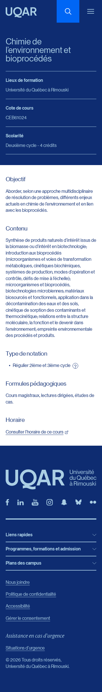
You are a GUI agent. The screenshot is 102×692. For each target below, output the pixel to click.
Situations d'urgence (25, 648)
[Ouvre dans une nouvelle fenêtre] (7, 502)
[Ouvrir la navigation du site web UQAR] (90, 11)
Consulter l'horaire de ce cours (34, 432)
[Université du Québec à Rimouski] (21, 12)
